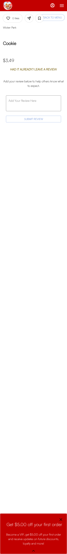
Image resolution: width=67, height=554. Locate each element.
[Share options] (29, 18)
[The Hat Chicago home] (19, 5)
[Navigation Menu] (62, 5)
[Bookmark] (39, 18)
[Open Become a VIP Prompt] (33, 551)
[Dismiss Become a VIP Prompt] (60, 519)
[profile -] (52, 5)
